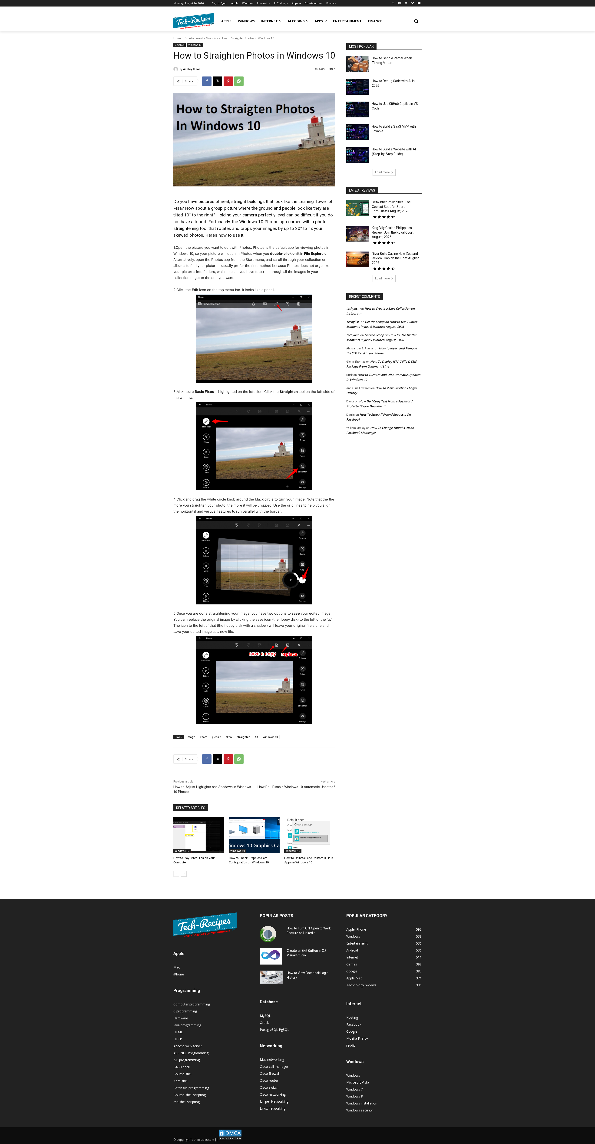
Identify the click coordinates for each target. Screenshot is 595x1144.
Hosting (352, 1017)
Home (177, 38)
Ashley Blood (192, 69)
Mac (176, 967)
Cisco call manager (274, 1066)
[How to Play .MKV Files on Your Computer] (198, 835)
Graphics (212, 38)
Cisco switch (269, 1087)
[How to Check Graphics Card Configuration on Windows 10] (254, 835)
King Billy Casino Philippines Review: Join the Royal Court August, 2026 (392, 232)
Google (351, 1031)
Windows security (359, 1110)
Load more (382, 172)
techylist (352, 308)
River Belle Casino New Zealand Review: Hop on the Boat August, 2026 (396, 258)
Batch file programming (191, 1088)
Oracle (265, 1022)
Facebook (353, 1024)
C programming (185, 1011)
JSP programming (186, 1060)
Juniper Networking (274, 1101)
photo (203, 737)
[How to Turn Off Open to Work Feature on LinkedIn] (268, 934)
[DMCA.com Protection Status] (230, 1140)
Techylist (352, 322)
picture (216, 737)
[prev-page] (176, 874)
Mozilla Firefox (357, 1038)
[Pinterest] (228, 81)
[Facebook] (393, 3)
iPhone (178, 974)
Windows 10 (195, 44)
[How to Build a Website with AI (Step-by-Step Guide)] (357, 155)
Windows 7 (354, 1089)
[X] (406, 3)
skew (229, 737)
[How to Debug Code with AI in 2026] (357, 87)
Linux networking (272, 1108)
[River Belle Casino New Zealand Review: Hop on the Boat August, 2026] (357, 259)
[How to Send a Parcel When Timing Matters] (357, 64)
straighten (243, 737)
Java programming (187, 1025)
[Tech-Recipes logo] (193, 21)
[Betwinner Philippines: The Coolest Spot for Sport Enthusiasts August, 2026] (357, 208)
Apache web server (187, 1046)
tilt (256, 737)
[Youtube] (419, 3)
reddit (350, 1045)
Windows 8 (354, 1096)
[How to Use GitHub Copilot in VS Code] (357, 109)
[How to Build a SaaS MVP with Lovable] (357, 132)
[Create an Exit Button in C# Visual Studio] (271, 956)
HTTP (177, 1039)
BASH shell (181, 1067)
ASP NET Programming (190, 1053)
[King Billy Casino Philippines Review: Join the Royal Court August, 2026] (357, 234)
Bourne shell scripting (189, 1095)
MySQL (265, 1015)
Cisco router (269, 1080)
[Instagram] (399, 3)
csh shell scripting (186, 1102)
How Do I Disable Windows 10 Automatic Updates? (296, 787)
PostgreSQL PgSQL (274, 1029)
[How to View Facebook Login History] (271, 977)
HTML (178, 1032)
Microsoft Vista (357, 1082)
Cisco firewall (270, 1073)
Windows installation (361, 1103)
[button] (416, 21)
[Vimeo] (412, 3)
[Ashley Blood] (176, 69)
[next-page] (184, 874)
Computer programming (191, 1004)
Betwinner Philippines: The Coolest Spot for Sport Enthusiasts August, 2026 (391, 206)
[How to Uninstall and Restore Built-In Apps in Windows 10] (309, 835)
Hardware (180, 1018)
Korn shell (180, 1081)
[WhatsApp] (239, 81)
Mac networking (272, 1059)
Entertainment (194, 38)
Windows (353, 1075)
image (191, 737)
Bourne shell (182, 1074)
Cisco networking (273, 1094)
